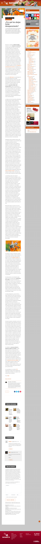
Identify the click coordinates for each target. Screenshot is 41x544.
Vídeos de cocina (30, 102)
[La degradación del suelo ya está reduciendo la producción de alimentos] (7, 409)
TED (17, 369)
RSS (38, 18)
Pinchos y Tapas (31, 83)
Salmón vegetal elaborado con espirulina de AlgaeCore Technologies (19, 419)
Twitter (29, 15)
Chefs (28, 53)
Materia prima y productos (31, 69)
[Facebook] (34, 533)
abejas (6, 378)
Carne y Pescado (31, 78)
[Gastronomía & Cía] (12, 3)
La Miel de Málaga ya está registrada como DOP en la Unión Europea (10, 419)
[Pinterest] (37, 533)
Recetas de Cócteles (31, 52)
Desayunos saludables (31, 79)
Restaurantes (29, 93)
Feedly (35, 18)
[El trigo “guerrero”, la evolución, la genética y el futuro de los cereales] (15, 409)
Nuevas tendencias (30, 73)
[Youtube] (38, 533)
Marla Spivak (12, 77)
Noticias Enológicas (31, 62)
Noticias (12, 533)
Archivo (21, 534)
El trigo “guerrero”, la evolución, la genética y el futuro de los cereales (18, 410)
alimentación (9, 378)
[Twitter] (35, 533)
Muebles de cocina (30, 71)
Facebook (27, 15)
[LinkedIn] (36, 533)
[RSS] (38, 535)
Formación (29, 65)
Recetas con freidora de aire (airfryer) (32, 74)
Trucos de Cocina (30, 98)
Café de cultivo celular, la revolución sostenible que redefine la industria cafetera (10, 427)
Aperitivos (30, 77)
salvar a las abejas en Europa (9, 170)
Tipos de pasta (31, 70)
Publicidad (21, 536)
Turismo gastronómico (30, 99)
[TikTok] (36, 535)
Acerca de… (21, 533)
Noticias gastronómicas (9, 19)
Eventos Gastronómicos (31, 64)
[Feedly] (37, 535)
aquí (15, 514)
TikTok (32, 18)
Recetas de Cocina (30, 76)
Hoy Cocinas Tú (30, 67)
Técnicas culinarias (30, 95)
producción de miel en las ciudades (12, 360)
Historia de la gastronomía (31, 66)
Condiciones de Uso (28, 534)
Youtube (38, 15)
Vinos (29, 63)
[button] (2, 3)
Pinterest (35, 15)
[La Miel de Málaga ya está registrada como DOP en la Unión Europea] (7, 417)
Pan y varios (30, 82)
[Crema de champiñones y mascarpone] (23, 11)
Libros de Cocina (30, 68)
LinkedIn (32, 15)
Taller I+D (29, 94)
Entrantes (30, 80)
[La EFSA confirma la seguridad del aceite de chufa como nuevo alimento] (15, 425)
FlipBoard (29, 18)
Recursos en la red (30, 92)
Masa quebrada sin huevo (33, 131)
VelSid (9, 452)
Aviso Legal (27, 533)
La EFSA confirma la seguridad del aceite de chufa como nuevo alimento (18, 427)
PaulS (8, 375)
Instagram (27, 18)
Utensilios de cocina (30, 100)
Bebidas (29, 51)
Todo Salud (29, 96)
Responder (11, 459)
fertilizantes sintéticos (15, 257)
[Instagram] (34, 535)
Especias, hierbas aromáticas (32, 81)
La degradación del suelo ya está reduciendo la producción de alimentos (10, 411)
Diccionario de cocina (14, 535)
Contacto (21, 535)
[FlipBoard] (35, 535)
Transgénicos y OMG (30, 97)
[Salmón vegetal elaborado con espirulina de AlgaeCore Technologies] (15, 417)
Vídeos (28, 101)
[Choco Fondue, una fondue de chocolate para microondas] (20, 11)
